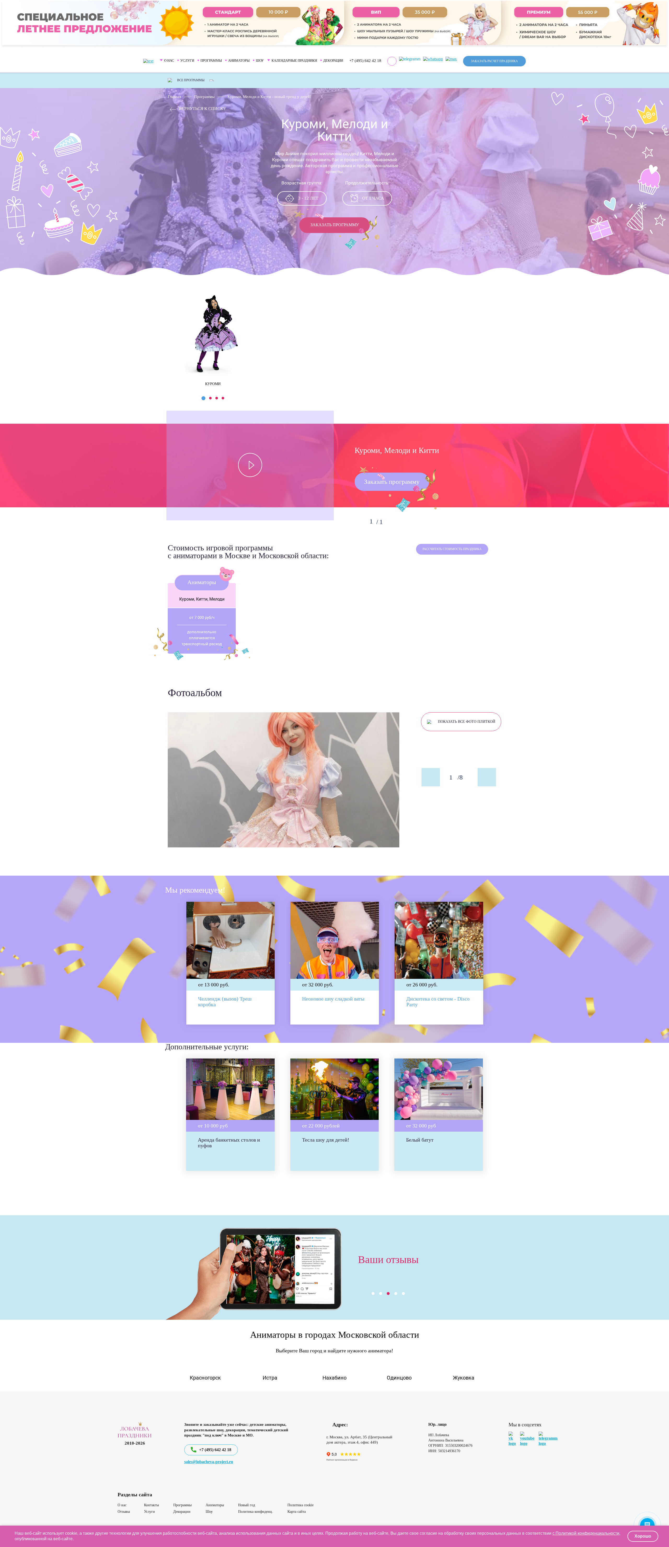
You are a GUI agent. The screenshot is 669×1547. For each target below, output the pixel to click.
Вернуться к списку (202, 108)
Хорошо (643, 1536)
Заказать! (218, 1158)
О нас (122, 1505)
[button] (203, 398)
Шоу (209, 1512)
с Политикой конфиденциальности (585, 1533)
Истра (270, 1378)
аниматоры (239, 60)
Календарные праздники (294, 60)
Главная (174, 97)
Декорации (333, 60)
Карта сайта (296, 1512)
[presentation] (171, 333)
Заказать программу (334, 225)
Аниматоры (215, 1505)
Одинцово (399, 1378)
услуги (187, 60)
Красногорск (205, 1378)
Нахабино (334, 1378)
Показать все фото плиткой (466, 722)
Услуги (149, 1512)
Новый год (246, 1505)
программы (211, 60)
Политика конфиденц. (255, 1512)
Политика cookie (300, 1505)
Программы (204, 97)
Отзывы (124, 1512)
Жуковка (463, 1378)
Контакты (151, 1505)
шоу (260, 60)
